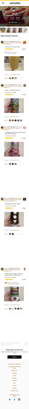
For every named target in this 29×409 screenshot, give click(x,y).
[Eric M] (16, 78)
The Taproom (7, 44)
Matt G (6, 41)
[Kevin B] (21, 120)
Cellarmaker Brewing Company (12, 86)
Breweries (14, 370)
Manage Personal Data (14, 395)
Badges (14, 373)
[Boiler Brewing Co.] (13, 309)
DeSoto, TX (7, 87)
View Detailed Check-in (15, 74)
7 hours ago (6, 74)
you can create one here (20, 352)
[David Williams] (16, 120)
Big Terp (17, 84)
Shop (14, 375)
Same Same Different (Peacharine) (12, 199)
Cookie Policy (14, 390)
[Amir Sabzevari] (10, 309)
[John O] (13, 78)
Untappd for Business (14, 364)
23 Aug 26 (6, 116)
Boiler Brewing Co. (16, 269)
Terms (14, 385)
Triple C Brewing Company (13, 42)
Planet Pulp (18, 41)
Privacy (14, 388)
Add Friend (14, 22)
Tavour (14, 92)
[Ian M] (10, 78)
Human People (15, 128)
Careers (14, 380)
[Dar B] (18, 120)
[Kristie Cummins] (13, 120)
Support (14, 378)
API (14, 383)
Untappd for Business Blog (14, 367)
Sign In (14, 357)
